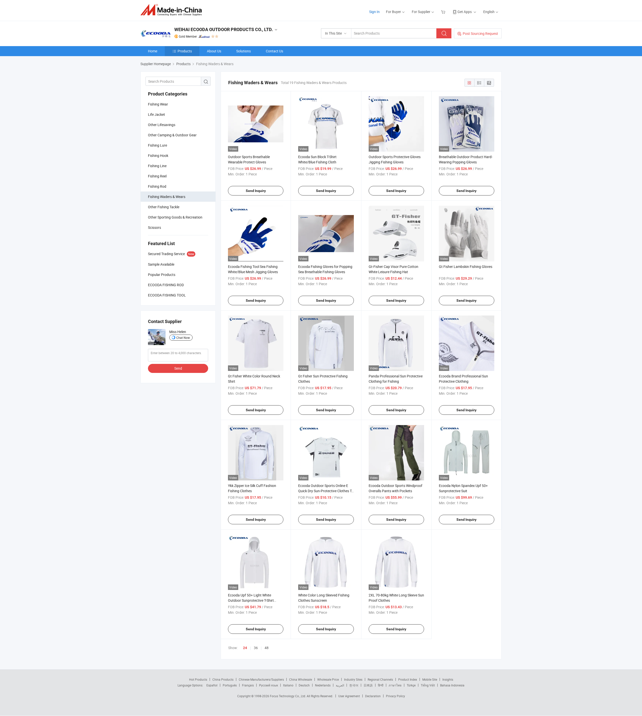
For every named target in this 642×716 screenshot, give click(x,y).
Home (152, 51)
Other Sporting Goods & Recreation (175, 217)
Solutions (243, 51)
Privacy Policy (395, 696)
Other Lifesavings (161, 124)
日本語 (368, 685)
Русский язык (268, 685)
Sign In (374, 11)
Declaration (373, 696)
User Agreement (349, 696)
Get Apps (464, 11)
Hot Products (198, 679)
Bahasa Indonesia (452, 685)
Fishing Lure (157, 145)
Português (230, 685)
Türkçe (411, 685)
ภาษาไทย (395, 685)
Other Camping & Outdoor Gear (172, 135)
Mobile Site (429, 679)
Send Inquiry (256, 191)
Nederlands (323, 685)
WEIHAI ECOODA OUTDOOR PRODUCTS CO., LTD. (223, 29)
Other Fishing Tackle (163, 206)
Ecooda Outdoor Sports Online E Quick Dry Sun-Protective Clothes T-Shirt (325, 490)
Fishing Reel (157, 176)
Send (178, 368)
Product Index (407, 679)
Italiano (288, 685)
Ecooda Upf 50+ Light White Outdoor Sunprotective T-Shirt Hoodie (251, 600)
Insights (447, 679)
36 (256, 647)
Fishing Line (157, 165)
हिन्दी (380, 685)
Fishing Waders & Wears (166, 196)
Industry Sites (353, 679)
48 (267, 647)
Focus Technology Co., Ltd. (288, 696)
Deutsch (304, 685)
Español (211, 685)
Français (248, 685)
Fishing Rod (157, 186)
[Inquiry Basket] (443, 11)
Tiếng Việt (428, 685)
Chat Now (183, 338)
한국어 (353, 685)
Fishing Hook (158, 155)
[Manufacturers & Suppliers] (172, 10)
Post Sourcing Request (480, 33)
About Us (214, 51)
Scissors (154, 227)
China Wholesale (300, 679)
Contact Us (274, 51)
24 (245, 648)
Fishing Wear (158, 104)
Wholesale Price (328, 679)
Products (185, 51)
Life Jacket (156, 114)
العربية (340, 685)
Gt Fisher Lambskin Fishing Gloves (465, 266)
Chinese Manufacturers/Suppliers (261, 679)
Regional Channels (380, 679)
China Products (222, 679)
